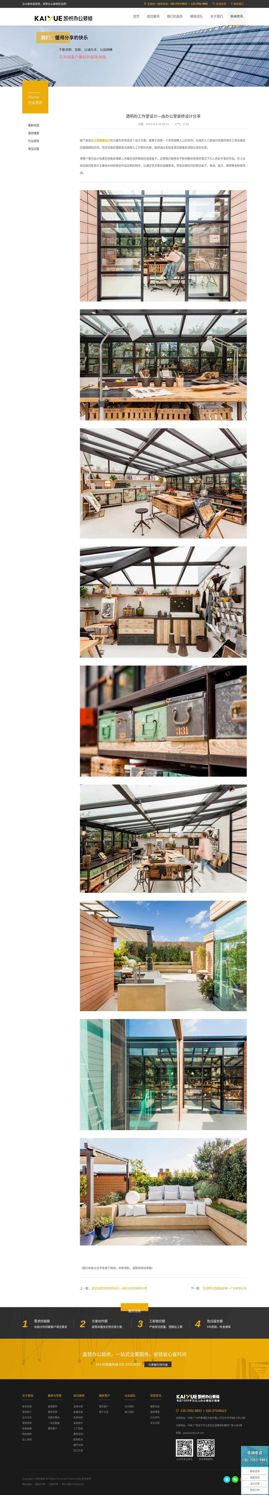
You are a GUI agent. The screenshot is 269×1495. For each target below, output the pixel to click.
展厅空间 (78, 1445)
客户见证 (104, 1412)
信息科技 (78, 1417)
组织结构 (27, 1434)
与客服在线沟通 (158, 1364)
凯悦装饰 (63, 18)
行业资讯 (33, 141)
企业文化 (27, 1417)
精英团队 (196, 16)
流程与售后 (54, 1417)
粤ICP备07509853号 (73, 1484)
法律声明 (53, 1484)
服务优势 (52, 1412)
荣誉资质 (27, 1423)
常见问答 (33, 148)
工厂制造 (78, 1428)
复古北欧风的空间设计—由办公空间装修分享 (119, 1288)
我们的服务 (175, 16)
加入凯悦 (27, 1439)
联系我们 (239, 3)
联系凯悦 (27, 1406)
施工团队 (129, 1412)
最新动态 (33, 125)
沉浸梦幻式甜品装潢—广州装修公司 (225, 1288)
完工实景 (78, 1450)
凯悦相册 (27, 1428)
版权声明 (40, 1484)
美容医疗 (78, 1423)
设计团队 (129, 1406)
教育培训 (78, 1434)
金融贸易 (78, 1412)
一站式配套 (54, 1423)
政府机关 (78, 1439)
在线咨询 (221, 3)
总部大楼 (78, 1406)
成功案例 (153, 16)
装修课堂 (33, 133)
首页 (136, 16)
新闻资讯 (236, 16)
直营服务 (52, 1406)
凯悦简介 (27, 1412)
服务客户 (52, 1428)
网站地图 (27, 1484)
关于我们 (216, 16)
